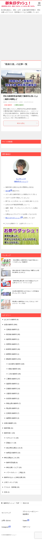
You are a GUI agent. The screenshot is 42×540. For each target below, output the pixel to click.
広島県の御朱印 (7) (12, 413)
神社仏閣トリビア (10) (14, 467)
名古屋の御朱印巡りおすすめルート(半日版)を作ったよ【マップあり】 (25, 292)
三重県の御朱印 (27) (13, 379)
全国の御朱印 (8, 105)
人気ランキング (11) (11, 482)
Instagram (5, 527)
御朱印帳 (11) (8, 428)
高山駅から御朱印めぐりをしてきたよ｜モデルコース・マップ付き (25, 302)
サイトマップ (6, 513)
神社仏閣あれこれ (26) (11, 457)
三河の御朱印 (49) (14, 374)
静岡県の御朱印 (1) (12, 354)
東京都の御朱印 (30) (13, 334)
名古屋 (7, 191)
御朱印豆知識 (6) (12, 462)
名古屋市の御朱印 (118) (16, 364)
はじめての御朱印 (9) (11, 319)
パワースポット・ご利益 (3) (15, 472)
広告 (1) (6, 492)
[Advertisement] (21, 36)
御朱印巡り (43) (9, 433)
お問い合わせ (6, 520)
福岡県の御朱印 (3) (12, 418)
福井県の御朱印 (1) (12, 339)
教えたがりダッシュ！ (13, 218)
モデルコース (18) (12, 438)
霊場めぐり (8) (11, 443)
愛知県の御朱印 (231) (13, 359)
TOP (11, 503)
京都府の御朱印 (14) (13, 388)
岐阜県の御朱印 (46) (13, 349)
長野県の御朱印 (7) (12, 344)
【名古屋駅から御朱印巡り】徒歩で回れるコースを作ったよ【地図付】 (25, 261)
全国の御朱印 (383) (10, 324)
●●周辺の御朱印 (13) (13, 453)
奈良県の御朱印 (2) (12, 398)
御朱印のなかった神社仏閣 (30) (14, 477)
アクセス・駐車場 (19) (11, 487)
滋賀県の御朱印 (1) (12, 384)
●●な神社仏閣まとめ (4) (14, 448)
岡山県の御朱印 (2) (12, 408)
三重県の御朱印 (18, 105)
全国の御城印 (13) (10, 423)
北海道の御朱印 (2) (12, 329)
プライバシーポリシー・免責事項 (31, 513)
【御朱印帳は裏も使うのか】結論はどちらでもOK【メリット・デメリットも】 (25, 281)
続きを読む (21, 123)
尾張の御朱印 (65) (14, 369)
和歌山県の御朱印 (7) (13, 403)
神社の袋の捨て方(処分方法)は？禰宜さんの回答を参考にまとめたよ (25, 271)
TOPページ (26, 527)
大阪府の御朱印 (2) (12, 393)
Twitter (25, 520)
